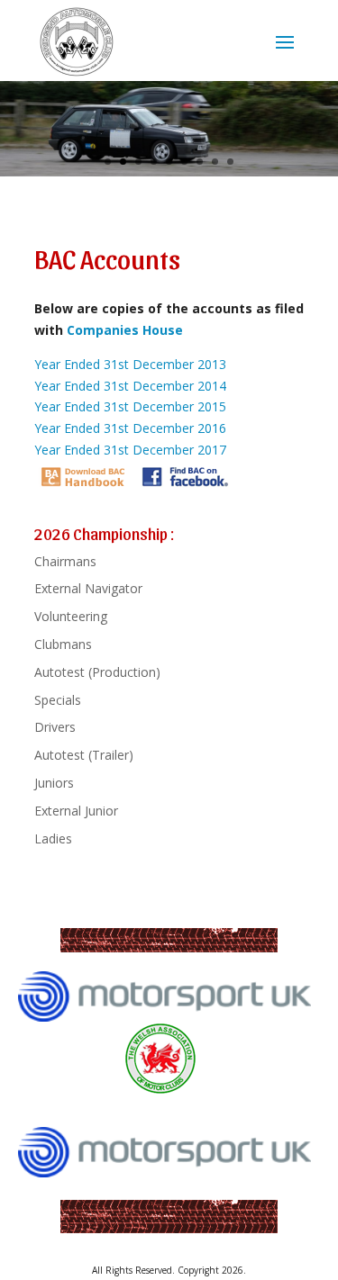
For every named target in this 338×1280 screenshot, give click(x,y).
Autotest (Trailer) (83, 754)
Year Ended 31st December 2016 (130, 428)
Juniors (54, 782)
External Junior (76, 810)
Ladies (53, 838)
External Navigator (88, 588)
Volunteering (70, 616)
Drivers (55, 726)
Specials (57, 699)
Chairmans (65, 561)
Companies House (125, 329)
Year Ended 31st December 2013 (130, 364)
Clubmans (63, 644)
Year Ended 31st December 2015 (130, 406)
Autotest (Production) (97, 672)
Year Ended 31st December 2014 (130, 385)
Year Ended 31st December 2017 (130, 449)
